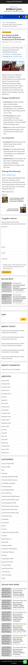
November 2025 (6, 387)
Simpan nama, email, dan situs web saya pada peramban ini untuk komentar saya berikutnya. (14, 266)
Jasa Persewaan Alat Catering (9, 506)
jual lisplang (5, 519)
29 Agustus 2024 (17, 42)
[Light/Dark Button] (20, 16)
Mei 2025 (4, 397)
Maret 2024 (4, 443)
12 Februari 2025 (18, 292)
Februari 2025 (5, 407)
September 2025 (6, 393)
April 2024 (4, 439)
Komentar (4, 226)
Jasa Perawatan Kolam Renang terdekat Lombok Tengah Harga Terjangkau (18, 617)
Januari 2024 (5, 449)
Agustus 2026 (5, 380)
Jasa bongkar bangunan (8, 483)
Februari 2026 (5, 384)
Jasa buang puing (7, 32)
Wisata (3, 578)
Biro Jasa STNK (5, 467)
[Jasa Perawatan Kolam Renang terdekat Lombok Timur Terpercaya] (6, 604)
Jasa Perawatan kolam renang (10, 499)
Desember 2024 (5, 413)
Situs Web (4, 259)
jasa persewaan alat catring (9, 509)
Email (3, 253)
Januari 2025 (5, 410)
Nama (3, 247)
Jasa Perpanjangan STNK (8, 503)
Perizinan (4, 555)
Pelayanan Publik (6, 545)
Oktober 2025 (5, 390)
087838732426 (17, 56)
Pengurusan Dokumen (7, 552)
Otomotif (4, 535)
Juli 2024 (3, 429)
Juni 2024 (4, 433)
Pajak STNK (4, 542)
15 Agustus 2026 (18, 597)
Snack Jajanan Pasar (7, 568)
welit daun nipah (6, 575)
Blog (2, 470)
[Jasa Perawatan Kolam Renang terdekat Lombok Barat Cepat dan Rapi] (6, 628)
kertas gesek (5, 522)
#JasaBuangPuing (9, 191)
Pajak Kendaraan (6, 539)
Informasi (4, 473)
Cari (3, 314)
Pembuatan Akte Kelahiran (9, 549)
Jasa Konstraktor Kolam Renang (10, 496)
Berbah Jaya (14, 9)
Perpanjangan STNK (7, 558)
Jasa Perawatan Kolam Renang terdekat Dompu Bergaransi (18, 640)
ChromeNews (21, 661)
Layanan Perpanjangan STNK (9, 532)
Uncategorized (5, 572)
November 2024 (6, 416)
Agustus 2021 (5, 452)
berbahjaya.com (7, 42)
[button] (1, 16)
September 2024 (6, 423)
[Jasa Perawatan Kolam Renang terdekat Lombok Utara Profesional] (6, 593)
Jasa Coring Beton (6, 493)
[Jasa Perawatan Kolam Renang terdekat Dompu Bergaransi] (6, 640)
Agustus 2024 (5, 426)
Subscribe (26, 17)
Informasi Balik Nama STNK (9, 476)
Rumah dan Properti (7, 562)
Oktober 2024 (5, 420)
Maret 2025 (4, 403)
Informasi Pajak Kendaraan (9, 480)
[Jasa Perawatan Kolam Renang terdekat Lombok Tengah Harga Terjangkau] (6, 616)
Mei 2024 (4, 436)
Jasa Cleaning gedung (7, 490)
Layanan (3, 529)
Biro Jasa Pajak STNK (7, 463)
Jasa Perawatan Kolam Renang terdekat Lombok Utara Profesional (18, 593)
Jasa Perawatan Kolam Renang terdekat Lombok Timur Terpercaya (18, 605)
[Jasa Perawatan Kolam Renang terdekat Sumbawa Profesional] (6, 651)
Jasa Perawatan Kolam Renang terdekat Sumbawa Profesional (19, 651)
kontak (3, 526)
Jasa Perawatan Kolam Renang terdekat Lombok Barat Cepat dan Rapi (19, 628)
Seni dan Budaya (6, 565)
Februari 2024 (5, 446)
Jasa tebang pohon (6, 516)
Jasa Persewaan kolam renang (10, 513)
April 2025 (4, 400)
